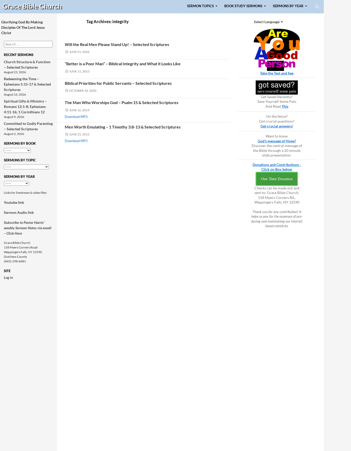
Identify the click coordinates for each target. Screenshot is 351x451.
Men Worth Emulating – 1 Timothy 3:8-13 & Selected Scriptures (123, 126)
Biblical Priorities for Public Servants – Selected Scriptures (118, 83)
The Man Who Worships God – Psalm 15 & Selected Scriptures (121, 102)
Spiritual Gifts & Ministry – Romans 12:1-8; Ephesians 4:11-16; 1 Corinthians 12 (25, 106)
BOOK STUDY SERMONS (243, 6)
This (285, 106)
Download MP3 (76, 117)
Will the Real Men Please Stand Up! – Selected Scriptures (117, 44)
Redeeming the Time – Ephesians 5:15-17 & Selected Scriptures (27, 84)
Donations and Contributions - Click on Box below (277, 167)
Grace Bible (32, 6)
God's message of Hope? (277, 141)
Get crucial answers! (277, 126)
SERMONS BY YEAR (288, 6)
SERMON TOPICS (200, 6)
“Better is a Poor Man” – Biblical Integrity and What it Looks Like (123, 63)
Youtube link (14, 202)
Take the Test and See (276, 73)
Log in (8, 277)
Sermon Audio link (19, 212)
